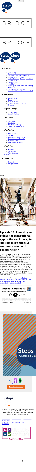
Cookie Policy (19, 461)
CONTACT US (5, 424)
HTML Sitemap (8, 462)
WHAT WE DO (6, 419)
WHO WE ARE (6, 420)
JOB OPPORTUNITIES (18, 422)
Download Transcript (16, 387)
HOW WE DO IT (16, 419)
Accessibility (26, 461)
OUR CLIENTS (27, 419)
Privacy (12, 461)
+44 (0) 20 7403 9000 (10, 469)
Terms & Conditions (4, 461)
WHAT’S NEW (6, 422)
